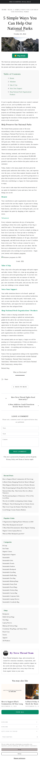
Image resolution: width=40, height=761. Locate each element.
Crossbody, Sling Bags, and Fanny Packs (15, 629)
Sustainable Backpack (9, 569)
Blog (10, 9)
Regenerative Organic (9, 554)
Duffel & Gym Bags (8, 617)
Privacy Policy (11, 459)
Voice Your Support (16, 88)
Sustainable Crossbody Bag (11, 602)
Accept (19, 749)
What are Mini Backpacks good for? (13, 533)
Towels (5, 634)
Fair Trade (6, 548)
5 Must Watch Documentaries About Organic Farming (19, 528)
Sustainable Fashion (9, 566)
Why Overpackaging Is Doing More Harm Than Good (19, 488)
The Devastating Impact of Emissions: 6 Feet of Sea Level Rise (18, 497)
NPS (22, 261)
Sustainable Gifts (8, 560)
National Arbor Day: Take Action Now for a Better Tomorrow (18, 492)
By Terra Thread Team (22, 653)
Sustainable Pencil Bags (10, 587)
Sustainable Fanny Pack (10, 584)
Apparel (5, 637)
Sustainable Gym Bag (9, 572)
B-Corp (5, 545)
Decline (19, 753)
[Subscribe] (38, 737)
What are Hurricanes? (20, 372)
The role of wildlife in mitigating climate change (17, 501)
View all (20, 712)
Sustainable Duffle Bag (10, 575)
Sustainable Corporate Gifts (11, 596)
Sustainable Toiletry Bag (10, 590)
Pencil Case (6, 632)
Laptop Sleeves (7, 623)
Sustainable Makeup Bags (10, 581)
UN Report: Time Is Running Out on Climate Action (18, 504)
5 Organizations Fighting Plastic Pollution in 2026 (18, 522)
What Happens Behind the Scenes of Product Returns (19, 485)
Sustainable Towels (8, 563)
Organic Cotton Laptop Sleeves (12, 530)
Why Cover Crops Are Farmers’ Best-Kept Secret (17, 507)
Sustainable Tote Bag (9, 578)
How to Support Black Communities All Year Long (18, 479)
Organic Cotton (7, 551)
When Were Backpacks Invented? (13, 525)
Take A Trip (13, 85)
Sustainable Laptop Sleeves (11, 599)
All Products (6, 640)
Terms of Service (24, 459)
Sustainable (6, 557)
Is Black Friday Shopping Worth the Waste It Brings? (19, 482)
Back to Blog (21, 386)
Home (4, 9)
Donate (12, 78)
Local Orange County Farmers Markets (14, 510)
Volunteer (13, 81)
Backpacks (6, 614)
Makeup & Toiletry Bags (10, 626)
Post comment (20, 451)
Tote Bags (6, 620)
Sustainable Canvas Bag (10, 593)
